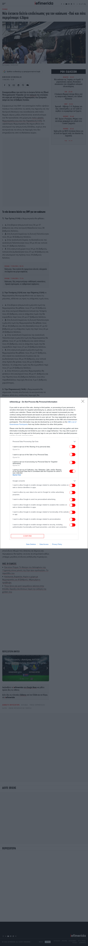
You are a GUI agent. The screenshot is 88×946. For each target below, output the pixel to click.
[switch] (72, 446)
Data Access (44, 544)
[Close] (83, 402)
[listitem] (44, 441)
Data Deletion (31, 544)
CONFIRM (27, 536)
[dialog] (44, 473)
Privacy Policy (57, 544)
